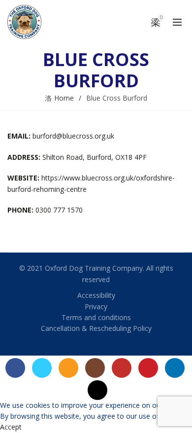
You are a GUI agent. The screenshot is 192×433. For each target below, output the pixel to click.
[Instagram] (95, 368)
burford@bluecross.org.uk (73, 136)
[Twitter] (42, 368)
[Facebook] (15, 368)
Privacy (96, 306)
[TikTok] (97, 390)
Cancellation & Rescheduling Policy (96, 328)
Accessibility (96, 295)
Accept (11, 427)
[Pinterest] (148, 368)
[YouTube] (121, 368)
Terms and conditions (96, 317)
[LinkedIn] (175, 368)
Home (64, 98)
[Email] (68, 368)
